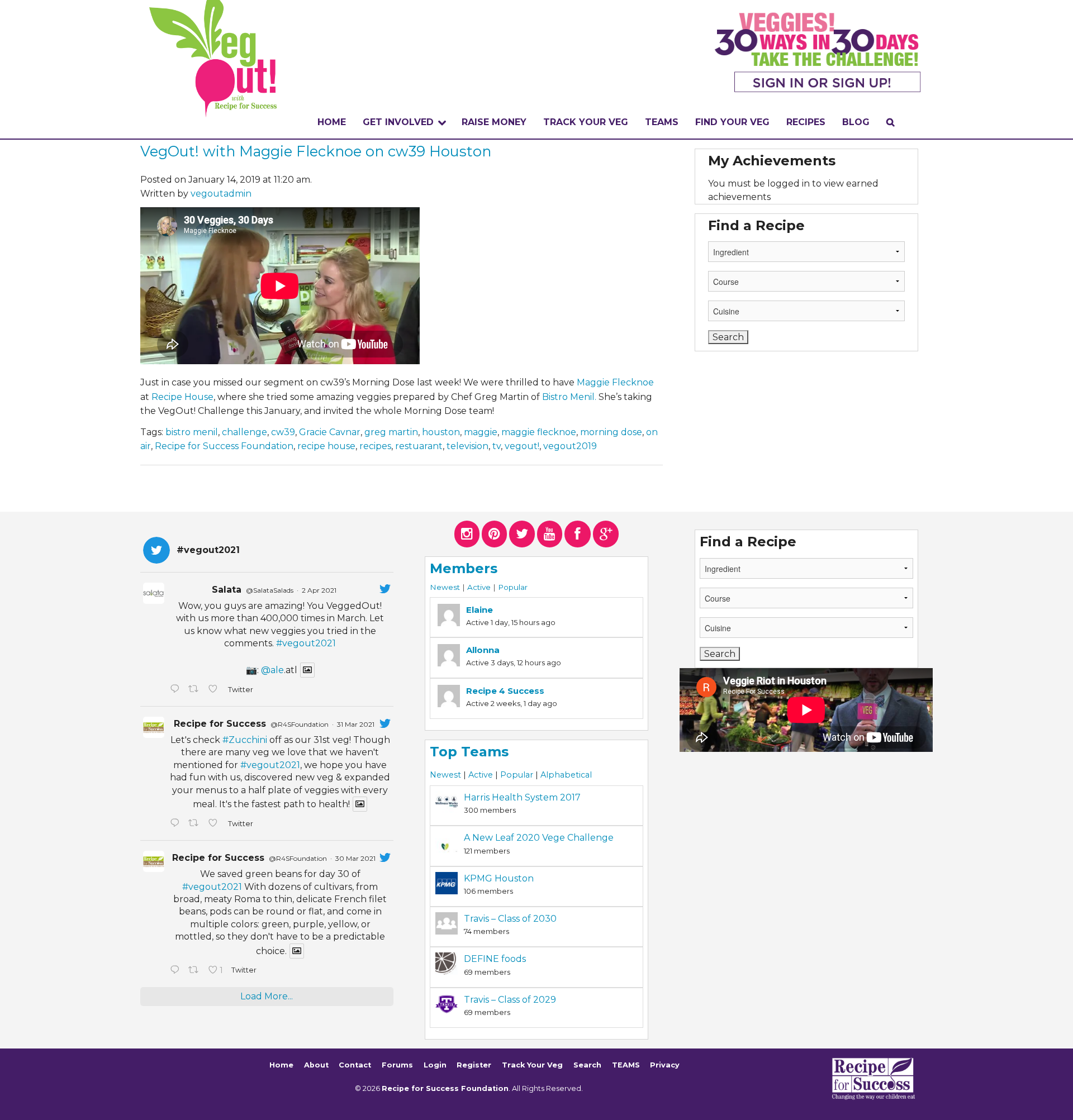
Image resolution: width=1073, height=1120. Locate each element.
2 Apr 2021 (319, 590)
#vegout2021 (306, 643)
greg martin (391, 432)
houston (441, 432)
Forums (397, 1065)
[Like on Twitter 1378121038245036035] (215, 690)
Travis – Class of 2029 (510, 999)
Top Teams (469, 752)
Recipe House (182, 397)
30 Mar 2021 (355, 858)
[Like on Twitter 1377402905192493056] (215, 824)
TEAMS (661, 122)
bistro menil (191, 432)
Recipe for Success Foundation (224, 446)
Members (463, 568)
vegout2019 (570, 446)
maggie (480, 432)
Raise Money (494, 122)
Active (479, 587)
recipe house (326, 446)
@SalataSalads (269, 590)
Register (474, 1065)
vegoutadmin (221, 193)
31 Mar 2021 (355, 724)
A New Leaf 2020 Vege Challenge (539, 837)
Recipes (805, 122)
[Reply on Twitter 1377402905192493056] (176, 824)
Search (587, 1065)
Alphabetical (566, 775)
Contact (355, 1065)
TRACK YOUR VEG (585, 122)
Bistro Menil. (569, 397)
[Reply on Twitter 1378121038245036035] (176, 690)
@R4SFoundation (299, 724)
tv (496, 446)
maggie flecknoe (538, 432)
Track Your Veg (532, 1065)
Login (435, 1065)
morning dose (611, 432)
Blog (856, 122)
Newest (445, 587)
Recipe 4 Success (505, 690)
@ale (272, 670)
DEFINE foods (495, 959)
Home (331, 122)
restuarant (419, 446)
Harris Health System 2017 (522, 797)
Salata (226, 589)
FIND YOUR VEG (732, 122)
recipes (375, 446)
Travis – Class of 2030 (510, 918)
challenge (244, 432)
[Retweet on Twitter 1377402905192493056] (196, 824)
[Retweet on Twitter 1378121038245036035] (196, 690)
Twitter (240, 689)
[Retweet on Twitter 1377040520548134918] (196, 971)
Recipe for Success (220, 723)
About (316, 1065)
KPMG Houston (499, 878)
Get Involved (398, 122)
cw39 (283, 432)
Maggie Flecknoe (615, 382)
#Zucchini (244, 740)
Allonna (483, 650)
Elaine (479, 609)
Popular (513, 587)
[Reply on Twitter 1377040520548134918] (176, 971)
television (467, 446)
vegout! (522, 446)
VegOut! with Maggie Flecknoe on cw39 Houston (315, 151)
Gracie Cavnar (329, 432)
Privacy (665, 1065)
